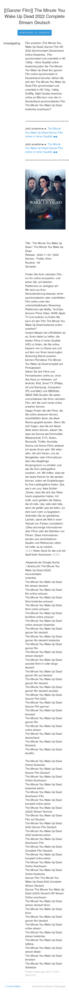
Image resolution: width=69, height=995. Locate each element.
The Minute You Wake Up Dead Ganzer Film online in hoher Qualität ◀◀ (44, 132)
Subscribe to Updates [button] (34, 32)
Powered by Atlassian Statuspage (49, 986)
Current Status (12, 986)
